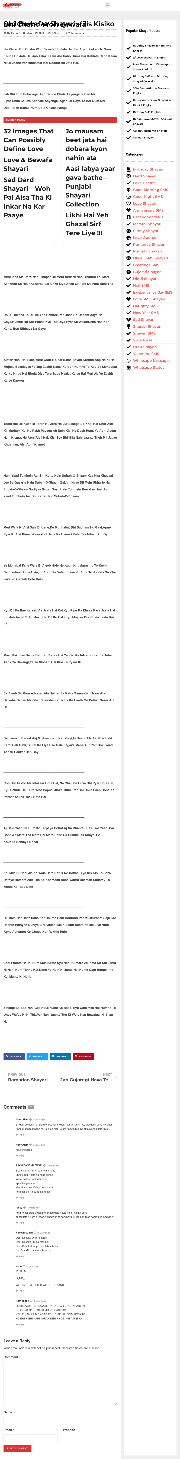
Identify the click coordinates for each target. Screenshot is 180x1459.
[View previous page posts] (57, 244)
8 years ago (39, 1119)
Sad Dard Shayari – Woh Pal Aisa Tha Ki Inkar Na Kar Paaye (28, 197)
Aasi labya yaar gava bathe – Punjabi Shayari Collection (90, 186)
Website (69, 1429)
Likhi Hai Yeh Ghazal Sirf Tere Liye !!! (87, 224)
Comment (12, 1357)
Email (9, 1429)
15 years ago (53, 1165)
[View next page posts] (63, 244)
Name (9, 1412)
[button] (108, 5)
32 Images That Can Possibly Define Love (29, 140)
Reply (21, 1134)
